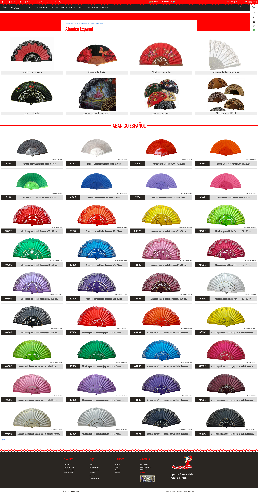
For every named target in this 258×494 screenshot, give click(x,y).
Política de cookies (94, 478)
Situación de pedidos (94, 470)
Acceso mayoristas (68, 473)
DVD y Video (54, 7)
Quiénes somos (67, 464)
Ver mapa (142, 473)
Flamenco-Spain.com (69, 470)
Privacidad (92, 475)
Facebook (117, 464)
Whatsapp (117, 473)
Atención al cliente (94, 467)
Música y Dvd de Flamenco (39, 7)
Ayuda (91, 464)
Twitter (117, 467)
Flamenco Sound (69, 23)
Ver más (4, 440)
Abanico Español (99, 23)
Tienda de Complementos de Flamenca (93, 7)
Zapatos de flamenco (69, 7)
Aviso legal (92, 473)
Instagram (117, 470)
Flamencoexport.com (69, 467)
